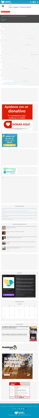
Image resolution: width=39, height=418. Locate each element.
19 (14, 313)
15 (29, 311)
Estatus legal (26, 406)
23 (34, 313)
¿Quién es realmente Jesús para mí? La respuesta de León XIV (14, 334)
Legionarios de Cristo (22, 23)
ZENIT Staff (3, 20)
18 (9, 313)
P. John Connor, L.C (5, 39)
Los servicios (17, 406)
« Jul (2, 319)
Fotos (18, 84)
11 (9, 311)
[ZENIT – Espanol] (11, 2)
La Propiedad (12, 406)
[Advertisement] (19, 95)
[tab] (14, 383)
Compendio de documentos (31, 84)
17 (4, 313)
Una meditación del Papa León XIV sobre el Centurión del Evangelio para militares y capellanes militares (18, 208)
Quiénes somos (4, 406)
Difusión (21, 406)
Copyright (31, 406)
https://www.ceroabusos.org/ (12, 84)
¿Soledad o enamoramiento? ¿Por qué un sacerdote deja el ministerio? (13, 211)
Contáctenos (35, 406)
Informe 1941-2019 (35, 30)
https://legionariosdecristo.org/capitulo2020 (11, 82)
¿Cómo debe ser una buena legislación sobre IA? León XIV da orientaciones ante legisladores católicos (21, 242)
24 (4, 315)
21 (24, 313)
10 (4, 311)
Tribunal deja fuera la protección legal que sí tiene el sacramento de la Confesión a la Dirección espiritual (18, 212)
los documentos (32, 23)
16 (34, 311)
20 (19, 313)
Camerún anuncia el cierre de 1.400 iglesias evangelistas (15, 231)
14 (24, 311)
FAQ (8, 406)
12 (14, 311)
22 (29, 313)
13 (19, 311)
